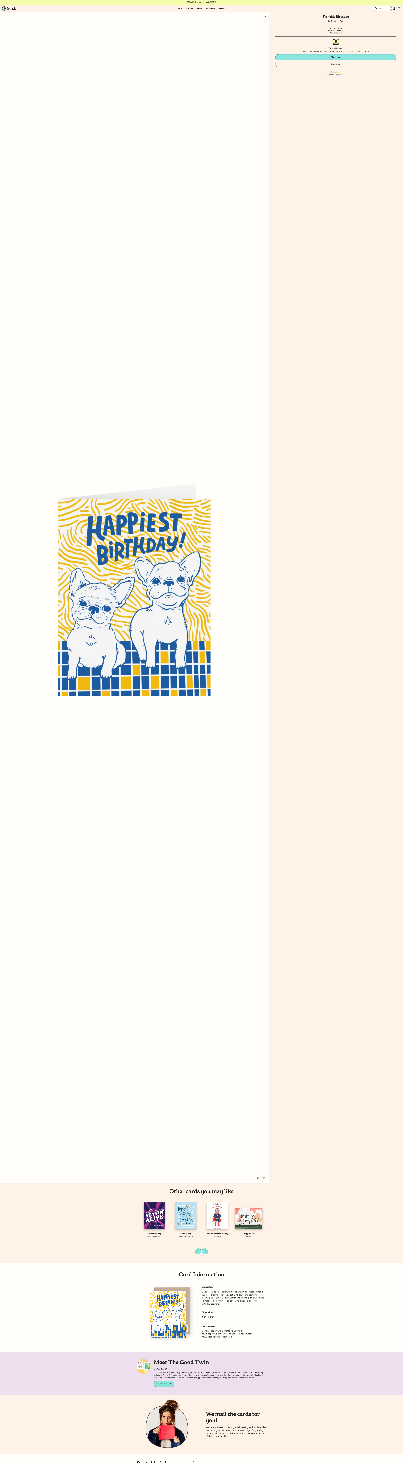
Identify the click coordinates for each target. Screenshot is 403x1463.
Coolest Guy (185, 1234)
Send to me (335, 64)
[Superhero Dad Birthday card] (217, 1215)
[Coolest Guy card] (185, 1215)
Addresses (210, 8)
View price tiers (336, 33)
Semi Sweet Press (154, 1237)
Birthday (189, 8)
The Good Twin (337, 21)
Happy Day (249, 1234)
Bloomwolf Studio (186, 1237)
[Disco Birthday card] (154, 1215)
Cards (179, 8)
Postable (217, 1237)
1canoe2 (248, 1237)
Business (222, 8)
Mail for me (336, 57)
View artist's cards (164, 1384)
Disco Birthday (154, 1234)
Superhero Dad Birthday (217, 1234)
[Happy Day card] (248, 1218)
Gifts (199, 8)
